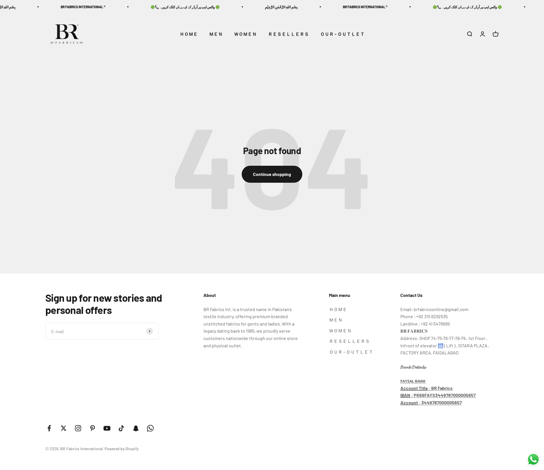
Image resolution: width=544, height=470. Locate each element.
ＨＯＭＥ (189, 34)
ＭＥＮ (216, 34)
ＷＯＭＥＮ (245, 34)
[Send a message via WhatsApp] (533, 459)
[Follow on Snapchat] (136, 428)
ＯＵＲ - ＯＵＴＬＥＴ (342, 34)
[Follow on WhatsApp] (150, 428)
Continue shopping (272, 174)
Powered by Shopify (122, 448)
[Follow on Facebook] (49, 428)
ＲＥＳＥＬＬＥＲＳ (288, 34)
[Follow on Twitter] (63, 428)
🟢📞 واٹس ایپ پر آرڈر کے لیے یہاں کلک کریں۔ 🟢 (174, 7)
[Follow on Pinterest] (92, 428)
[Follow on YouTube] (107, 428)
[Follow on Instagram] (78, 428)
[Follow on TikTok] (121, 428)
